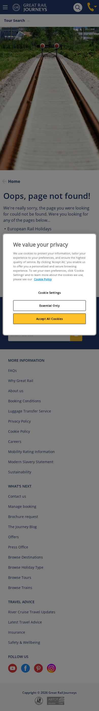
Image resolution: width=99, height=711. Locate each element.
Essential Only (49, 305)
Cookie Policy (43, 279)
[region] (50, 284)
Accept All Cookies (49, 319)
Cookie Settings (49, 292)
